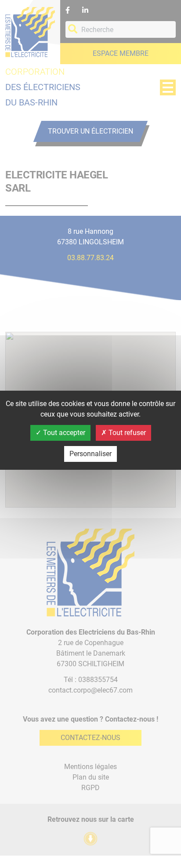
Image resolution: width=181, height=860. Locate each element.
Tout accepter (63, 432)
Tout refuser (126, 432)
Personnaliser (90, 454)
